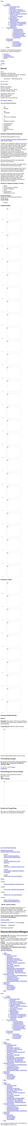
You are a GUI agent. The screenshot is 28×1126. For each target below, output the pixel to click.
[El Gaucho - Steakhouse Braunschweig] (14, 866)
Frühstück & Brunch (12, 961)
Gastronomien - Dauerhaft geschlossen (16, 972)
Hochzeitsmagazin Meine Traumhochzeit (17, 981)
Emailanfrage (4, 768)
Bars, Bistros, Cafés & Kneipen (14, 960)
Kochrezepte (10, 985)
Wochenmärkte (10, 989)
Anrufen (13, 767)
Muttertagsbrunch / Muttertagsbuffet (15, 968)
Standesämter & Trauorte (13, 978)
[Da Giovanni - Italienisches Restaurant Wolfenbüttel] (14, 872)
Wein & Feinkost (11, 986)
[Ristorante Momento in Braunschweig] (14, 884)
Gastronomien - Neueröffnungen (15, 971)
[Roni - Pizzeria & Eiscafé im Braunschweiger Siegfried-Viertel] (14, 857)
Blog (5, 991)
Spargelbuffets (10, 967)
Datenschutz (11, 925)
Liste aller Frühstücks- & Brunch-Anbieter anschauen (14, 139)
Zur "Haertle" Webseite (6, 100)
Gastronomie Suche (11, 955)
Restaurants (10, 957)
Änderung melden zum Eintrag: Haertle (10, 851)
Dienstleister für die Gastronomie (15, 969)
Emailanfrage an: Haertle (7, 850)
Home (5, 953)
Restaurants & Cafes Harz (13, 958)
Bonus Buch (7, 982)
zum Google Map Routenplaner (8, 103)
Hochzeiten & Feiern (9, 974)
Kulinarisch (6, 984)
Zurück (2, 61)
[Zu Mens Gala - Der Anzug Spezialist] (13, 876)
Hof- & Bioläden (11, 988)
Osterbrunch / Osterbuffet (13, 965)
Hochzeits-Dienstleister (12, 979)
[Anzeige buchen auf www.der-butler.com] (14, 862)
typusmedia (21, 922)
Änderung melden (5, 920)
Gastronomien (7, 954)
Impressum (3, 925)
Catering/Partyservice (12, 977)
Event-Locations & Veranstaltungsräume (17, 975)
